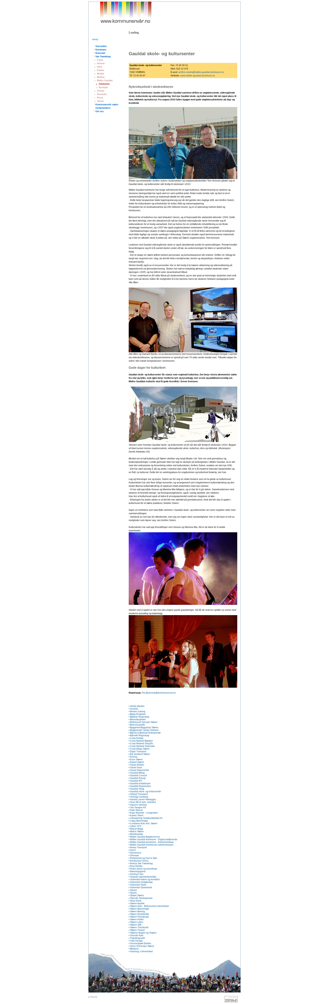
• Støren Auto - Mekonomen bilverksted (149, 906)
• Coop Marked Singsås (141, 743)
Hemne (101, 63)
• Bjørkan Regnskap (139, 716)
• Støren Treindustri (139, 927)
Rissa (100, 97)
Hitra (99, 67)
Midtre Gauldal (105, 80)
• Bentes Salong (137, 711)
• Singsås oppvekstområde (142, 876)
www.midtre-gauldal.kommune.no (197, 75)
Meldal (100, 73)
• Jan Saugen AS (137, 807)
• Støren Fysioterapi (139, 916)
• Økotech (134, 948)
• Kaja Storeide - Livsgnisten (143, 812)
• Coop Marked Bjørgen (141, 740)
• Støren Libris (136, 922)
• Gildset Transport (138, 794)
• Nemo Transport (138, 847)
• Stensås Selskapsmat (140, 898)
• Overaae (134, 855)
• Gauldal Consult (138, 775)
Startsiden (101, 46)
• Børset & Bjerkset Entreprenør (145, 732)
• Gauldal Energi (137, 778)
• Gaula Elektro (136, 764)
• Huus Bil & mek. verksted (142, 802)
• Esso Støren (136, 759)
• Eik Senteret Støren (139, 754)
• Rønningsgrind (137, 871)
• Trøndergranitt (137, 938)
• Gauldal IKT (135, 780)
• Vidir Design (136, 940)
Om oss (99, 111)
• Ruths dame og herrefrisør (143, 868)
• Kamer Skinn (136, 815)
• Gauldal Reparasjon (140, 786)
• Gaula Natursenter (139, 770)
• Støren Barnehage (139, 908)
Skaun (100, 101)
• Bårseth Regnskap (139, 735)
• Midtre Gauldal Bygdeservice (144, 836)
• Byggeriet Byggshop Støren (143, 727)
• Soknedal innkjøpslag (141, 882)
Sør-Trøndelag (103, 56)
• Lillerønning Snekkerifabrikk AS (145, 818)
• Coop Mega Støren (139, 748)
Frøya (100, 60)
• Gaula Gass (135, 767)
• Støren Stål (135, 924)
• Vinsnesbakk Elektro (140, 943)
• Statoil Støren (136, 895)
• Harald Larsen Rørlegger (142, 799)
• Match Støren (136, 831)
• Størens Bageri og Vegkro (143, 932)
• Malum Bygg (136, 828)
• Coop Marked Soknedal (142, 746)
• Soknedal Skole (137, 884)
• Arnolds (133, 708)
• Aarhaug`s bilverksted (141, 951)
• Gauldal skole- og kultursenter (145, 791)
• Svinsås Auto (136, 935)
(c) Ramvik (92, 997)
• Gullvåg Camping (138, 796)
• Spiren (133, 890)
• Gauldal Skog (136, 788)
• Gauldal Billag (137, 772)
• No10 (132, 850)
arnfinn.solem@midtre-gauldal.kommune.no (201, 72)
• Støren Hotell (136, 919)
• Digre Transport (137, 751)
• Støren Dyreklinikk (139, 914)
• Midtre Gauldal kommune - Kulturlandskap (151, 842)
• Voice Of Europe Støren (141, 946)
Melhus (101, 77)
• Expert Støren (136, 762)
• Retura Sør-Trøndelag (141, 863)
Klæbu (100, 70)
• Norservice (135, 852)
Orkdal (100, 91)
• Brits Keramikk (137, 724)
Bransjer (103, 87)
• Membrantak (136, 834)
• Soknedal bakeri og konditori (144, 879)
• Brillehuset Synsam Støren (143, 722)
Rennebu (102, 94)
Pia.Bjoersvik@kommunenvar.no (159, 692)
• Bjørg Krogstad (137, 714)
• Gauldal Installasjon (140, 783)
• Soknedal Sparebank (140, 887)
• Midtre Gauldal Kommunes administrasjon (151, 844)
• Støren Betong (137, 911)
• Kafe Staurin (136, 810)
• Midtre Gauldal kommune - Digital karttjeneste (153, 839)
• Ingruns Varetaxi (138, 804)
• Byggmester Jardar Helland (143, 730)
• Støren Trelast (137, 930)
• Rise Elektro (136, 866)
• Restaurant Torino (139, 860)
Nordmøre (100, 49)
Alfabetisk (104, 84)
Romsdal (100, 53)
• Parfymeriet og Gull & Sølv (143, 858)
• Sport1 (133, 892)
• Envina (133, 756)
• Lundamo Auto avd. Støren (143, 823)
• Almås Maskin (137, 706)
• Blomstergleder (137, 719)
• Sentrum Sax (136, 874)
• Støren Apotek (137, 903)
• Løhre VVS (135, 826)
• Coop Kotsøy (136, 738)
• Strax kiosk (135, 900)
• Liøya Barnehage (138, 820)
